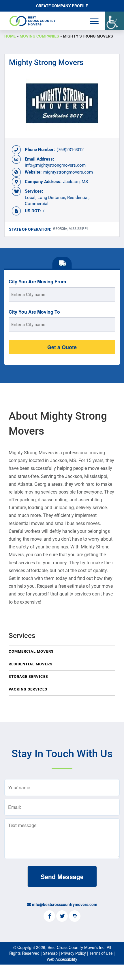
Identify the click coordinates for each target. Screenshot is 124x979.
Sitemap (50, 953)
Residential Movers (30, 664)
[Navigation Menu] (94, 21)
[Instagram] (74, 916)
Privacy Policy (73, 953)
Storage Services (28, 676)
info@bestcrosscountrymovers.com (64, 904)
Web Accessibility (62, 959)
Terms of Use (100, 953)
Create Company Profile (62, 5)
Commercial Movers (31, 651)
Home (10, 36)
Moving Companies (39, 36)
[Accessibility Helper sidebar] (114, 21)
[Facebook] (49, 916)
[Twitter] (62, 916)
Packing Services (28, 689)
